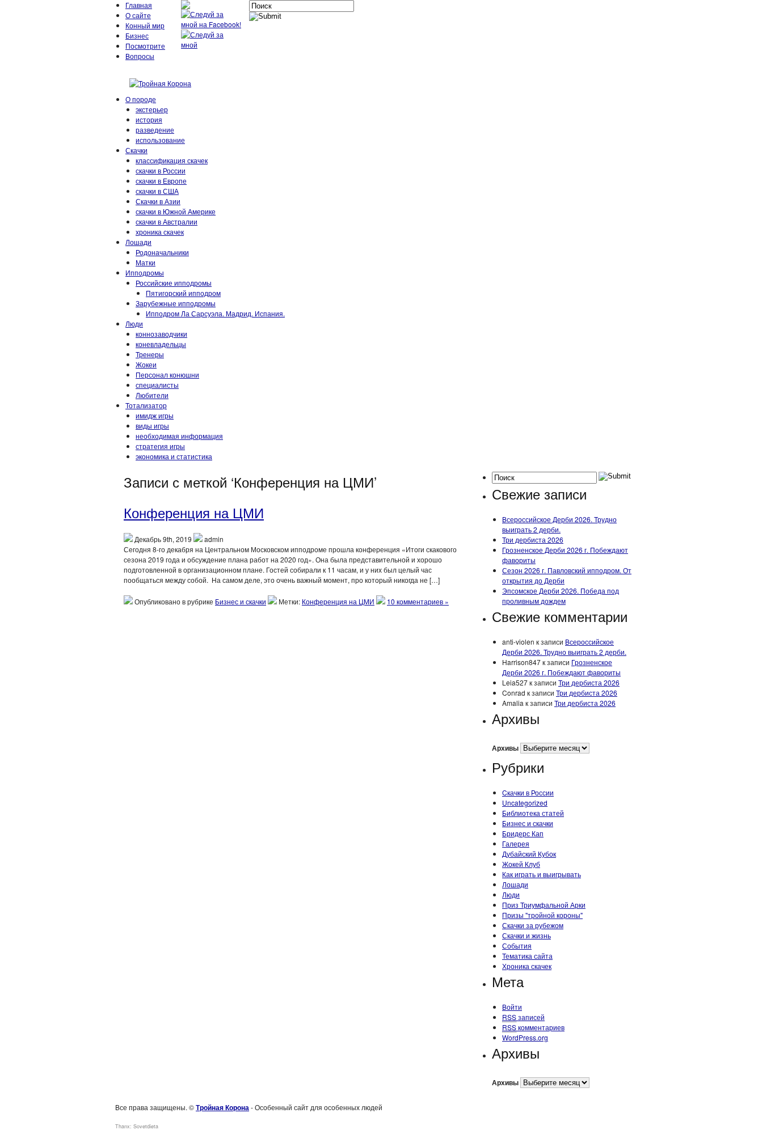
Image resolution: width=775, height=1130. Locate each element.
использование (160, 140)
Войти (512, 1007)
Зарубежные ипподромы (176, 303)
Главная (138, 5)
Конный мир (145, 25)
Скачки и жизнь (526, 935)
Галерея (515, 843)
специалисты (157, 385)
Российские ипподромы (174, 282)
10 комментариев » (418, 601)
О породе (140, 99)
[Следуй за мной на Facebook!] (212, 24)
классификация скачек (172, 160)
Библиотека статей (533, 813)
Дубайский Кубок (529, 853)
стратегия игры (160, 446)
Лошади (138, 242)
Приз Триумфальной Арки (544, 904)
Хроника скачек (526, 966)
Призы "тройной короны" (542, 915)
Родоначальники (162, 252)
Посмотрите (145, 45)
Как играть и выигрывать (541, 874)
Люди (134, 323)
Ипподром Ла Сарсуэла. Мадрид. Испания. (215, 313)
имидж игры (155, 415)
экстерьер (152, 109)
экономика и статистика (174, 456)
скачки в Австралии (166, 221)
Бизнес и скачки (240, 601)
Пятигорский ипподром (183, 293)
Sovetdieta (145, 1126)
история (149, 119)
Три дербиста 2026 (532, 539)
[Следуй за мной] (212, 44)
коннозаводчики (161, 333)
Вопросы (139, 56)
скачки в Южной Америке (176, 211)
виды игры (152, 425)
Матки (145, 262)
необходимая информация (179, 436)
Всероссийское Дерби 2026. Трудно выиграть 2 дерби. (559, 524)
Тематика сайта (527, 955)
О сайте (138, 15)
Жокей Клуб (521, 864)
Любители (152, 395)
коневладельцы (161, 344)
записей (523, 1017)
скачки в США (157, 191)
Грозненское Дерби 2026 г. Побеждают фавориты (561, 667)
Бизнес (137, 35)
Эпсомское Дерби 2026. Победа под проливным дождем (560, 596)
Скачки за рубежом (532, 925)
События (517, 945)
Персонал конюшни (167, 374)
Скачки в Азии (158, 201)
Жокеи (146, 364)
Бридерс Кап (523, 833)
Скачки (136, 150)
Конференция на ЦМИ (194, 512)
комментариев (533, 1027)
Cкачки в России (528, 792)
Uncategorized (524, 802)
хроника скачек (160, 231)
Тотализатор (146, 405)
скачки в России (161, 170)
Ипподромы (144, 272)
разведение (155, 129)
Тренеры (150, 354)
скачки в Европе (161, 180)
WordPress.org (525, 1037)
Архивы (505, 748)
